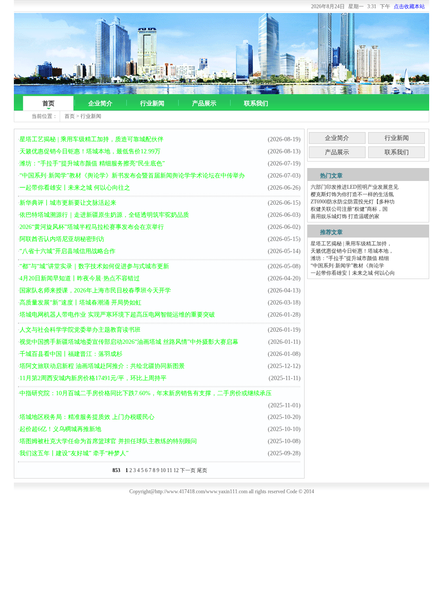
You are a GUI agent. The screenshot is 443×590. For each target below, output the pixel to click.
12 (176, 470)
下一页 (188, 470)
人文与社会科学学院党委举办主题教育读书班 (80, 330)
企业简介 (100, 103)
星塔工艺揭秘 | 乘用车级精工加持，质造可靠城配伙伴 (91, 139)
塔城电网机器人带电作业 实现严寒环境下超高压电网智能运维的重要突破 (117, 314)
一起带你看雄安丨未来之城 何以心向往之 (74, 187)
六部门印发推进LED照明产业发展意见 (354, 187)
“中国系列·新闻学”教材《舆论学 (347, 266)
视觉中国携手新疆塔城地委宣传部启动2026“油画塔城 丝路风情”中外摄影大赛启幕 (128, 342)
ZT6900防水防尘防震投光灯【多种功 (353, 202)
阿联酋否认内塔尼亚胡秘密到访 (61, 239)
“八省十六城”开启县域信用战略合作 (67, 251)
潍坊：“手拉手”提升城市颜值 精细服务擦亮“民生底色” (92, 163)
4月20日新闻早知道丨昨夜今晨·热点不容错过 (79, 278)
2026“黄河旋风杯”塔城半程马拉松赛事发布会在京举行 (91, 227)
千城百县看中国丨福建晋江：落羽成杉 (70, 354)
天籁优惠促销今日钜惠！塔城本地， (352, 251)
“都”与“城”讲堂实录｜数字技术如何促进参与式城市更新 (94, 266)
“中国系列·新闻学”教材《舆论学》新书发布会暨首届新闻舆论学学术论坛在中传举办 (132, 175)
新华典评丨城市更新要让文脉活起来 (67, 203)
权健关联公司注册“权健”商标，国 (349, 209)
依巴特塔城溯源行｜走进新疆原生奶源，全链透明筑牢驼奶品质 (104, 215)
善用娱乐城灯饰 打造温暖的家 (345, 216)
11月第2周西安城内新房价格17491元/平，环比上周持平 (93, 378)
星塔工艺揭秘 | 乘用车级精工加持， (351, 244)
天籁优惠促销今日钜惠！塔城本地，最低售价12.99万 (90, 151)
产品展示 (204, 103)
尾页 (202, 470)
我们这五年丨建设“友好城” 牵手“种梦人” (73, 453)
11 (169, 470)
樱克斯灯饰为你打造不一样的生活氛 (352, 194)
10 (163, 470)
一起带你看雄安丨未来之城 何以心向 (353, 273)
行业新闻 (152, 103)
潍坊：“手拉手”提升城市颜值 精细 (350, 258)
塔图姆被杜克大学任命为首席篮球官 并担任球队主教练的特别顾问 (108, 441)
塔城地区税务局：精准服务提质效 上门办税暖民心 (86, 417)
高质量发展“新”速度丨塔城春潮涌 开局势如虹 (80, 302)
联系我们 (256, 103)
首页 (48, 103)
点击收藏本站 (409, 6)
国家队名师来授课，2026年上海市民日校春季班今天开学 (95, 290)
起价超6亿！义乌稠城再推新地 (60, 429)
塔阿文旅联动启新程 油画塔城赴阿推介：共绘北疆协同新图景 (102, 366)
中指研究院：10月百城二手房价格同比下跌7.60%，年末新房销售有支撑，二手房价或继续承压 (145, 393)
